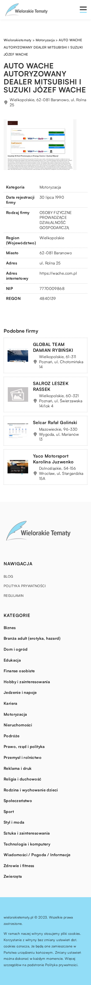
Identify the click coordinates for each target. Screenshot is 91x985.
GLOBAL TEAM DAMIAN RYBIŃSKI (53, 347)
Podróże (12, 735)
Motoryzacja (50, 187)
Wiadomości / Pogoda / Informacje (37, 854)
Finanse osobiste (19, 670)
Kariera (10, 703)
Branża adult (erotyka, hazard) (32, 638)
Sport (9, 811)
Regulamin (14, 595)
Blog (8, 576)
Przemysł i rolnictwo (22, 757)
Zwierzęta (13, 876)
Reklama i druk (18, 768)
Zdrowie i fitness (19, 865)
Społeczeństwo (18, 800)
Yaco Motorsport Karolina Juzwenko (53, 458)
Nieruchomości (18, 724)
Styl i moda (14, 822)
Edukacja (12, 660)
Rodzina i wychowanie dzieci (31, 790)
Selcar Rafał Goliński (55, 422)
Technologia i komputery (27, 844)
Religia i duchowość (22, 779)
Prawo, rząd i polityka (24, 746)
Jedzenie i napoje (20, 692)
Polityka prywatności (25, 586)
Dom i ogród (15, 649)
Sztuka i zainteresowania (27, 833)
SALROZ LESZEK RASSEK (50, 386)
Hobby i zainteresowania (27, 681)
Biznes (10, 627)
